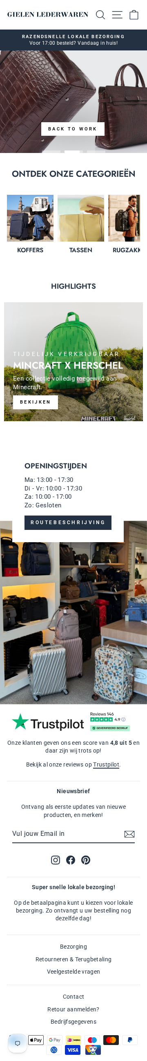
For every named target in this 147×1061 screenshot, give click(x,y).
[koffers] (30, 218)
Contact (74, 996)
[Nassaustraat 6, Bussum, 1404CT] (73, 571)
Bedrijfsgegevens (73, 1021)
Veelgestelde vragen (73, 971)
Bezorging (73, 946)
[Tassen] (81, 218)
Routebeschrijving (68, 522)
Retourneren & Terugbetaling (74, 959)
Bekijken (35, 402)
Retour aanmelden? (73, 1009)
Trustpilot (106, 764)
